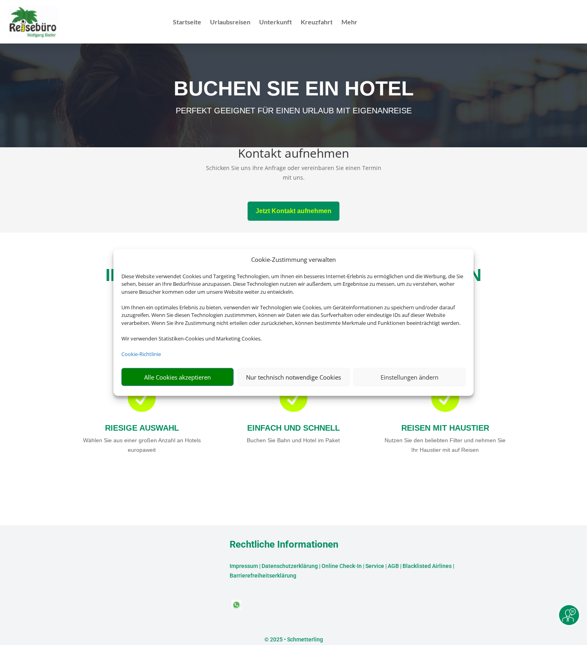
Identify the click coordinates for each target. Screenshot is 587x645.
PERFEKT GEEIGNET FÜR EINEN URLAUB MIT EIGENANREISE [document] (294, 110)
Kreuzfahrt (317, 22)
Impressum (244, 566)
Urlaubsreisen (230, 22)
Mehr (349, 22)
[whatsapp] (236, 607)
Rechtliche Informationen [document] (284, 545)
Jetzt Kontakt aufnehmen (293, 211)
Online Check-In (341, 566)
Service (374, 566)
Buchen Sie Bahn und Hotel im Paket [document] (293, 440)
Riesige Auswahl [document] (142, 427)
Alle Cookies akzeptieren (177, 377)
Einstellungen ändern (409, 377)
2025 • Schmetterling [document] (296, 639)
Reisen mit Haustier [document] (445, 427)
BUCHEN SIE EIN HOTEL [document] (294, 88)
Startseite (187, 22)
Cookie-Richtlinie (141, 354)
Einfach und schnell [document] (293, 427)
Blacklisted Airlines (427, 566)
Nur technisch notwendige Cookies (293, 377)
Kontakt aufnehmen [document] (293, 154)
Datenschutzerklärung (290, 566)
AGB (393, 566)
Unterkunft (275, 22)
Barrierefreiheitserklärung (263, 575)
